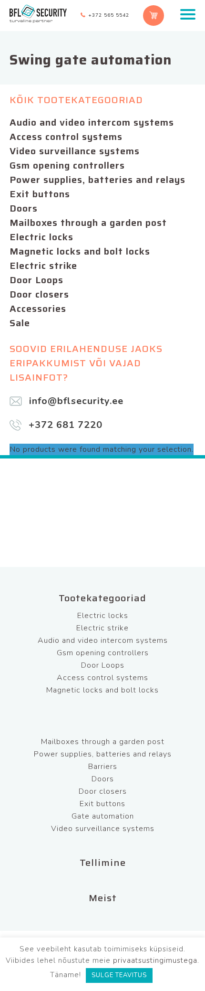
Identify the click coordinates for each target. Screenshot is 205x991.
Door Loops (36, 280)
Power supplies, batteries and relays (97, 179)
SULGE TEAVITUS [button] (119, 975)
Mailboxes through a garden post (88, 222)
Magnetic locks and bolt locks (80, 251)
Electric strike (43, 265)
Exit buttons (40, 194)
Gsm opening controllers (67, 165)
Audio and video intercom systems (92, 122)
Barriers (102, 766)
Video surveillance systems (75, 151)
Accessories (38, 308)
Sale (20, 322)
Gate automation (103, 816)
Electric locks (41, 237)
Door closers (39, 294)
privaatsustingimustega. (156, 960)
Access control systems (66, 136)
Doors (24, 208)
